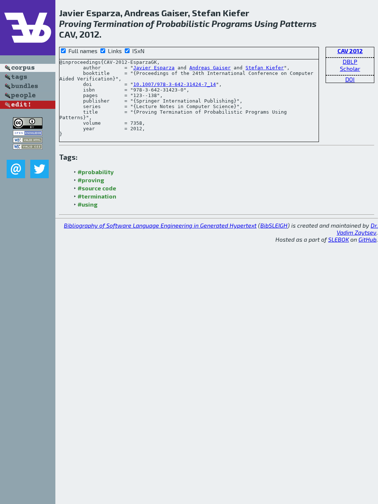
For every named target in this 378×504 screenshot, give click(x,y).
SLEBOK (338, 239)
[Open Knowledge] (27, 133)
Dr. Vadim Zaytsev (357, 229)
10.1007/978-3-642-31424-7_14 (174, 84)
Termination (118, 23)
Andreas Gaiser (210, 67)
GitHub (367, 239)
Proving (75, 23)
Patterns (298, 23)
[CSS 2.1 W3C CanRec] (27, 154)
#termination (97, 196)
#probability (96, 171)
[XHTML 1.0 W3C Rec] (27, 140)
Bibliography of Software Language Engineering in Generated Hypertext (160, 225)
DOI (350, 79)
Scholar (350, 68)
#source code (97, 187)
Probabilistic (183, 23)
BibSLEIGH (274, 225)
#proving (91, 179)
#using (87, 204)
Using (266, 23)
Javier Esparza (154, 67)
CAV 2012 (350, 50)
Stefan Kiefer (264, 67)
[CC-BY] (27, 126)
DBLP (350, 61)
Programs (232, 23)
